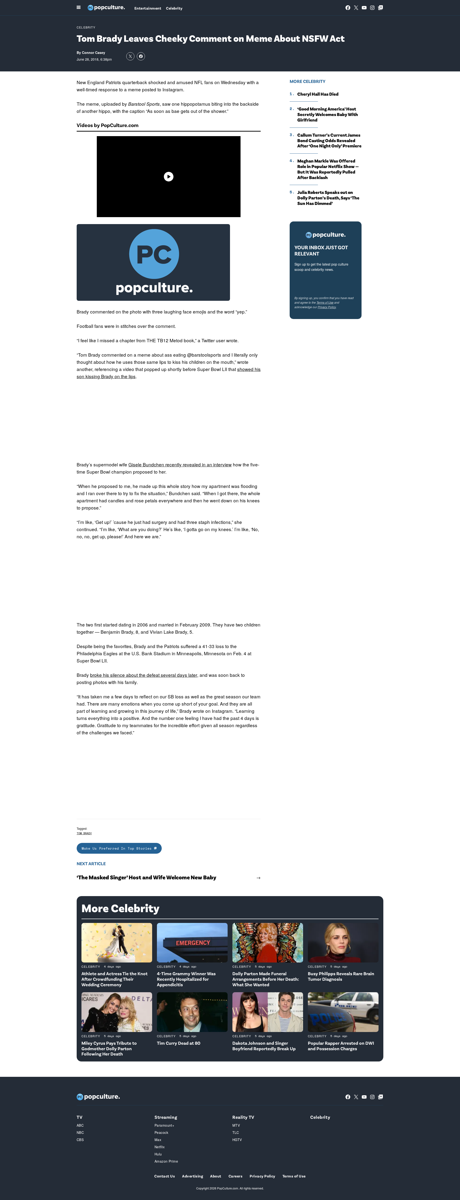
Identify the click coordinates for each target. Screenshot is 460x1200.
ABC (80, 1125)
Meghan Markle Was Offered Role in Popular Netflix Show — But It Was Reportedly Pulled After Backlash (328, 169)
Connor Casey (93, 52)
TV (79, 1117)
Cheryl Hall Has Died (318, 94)
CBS (80, 1139)
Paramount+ (164, 1125)
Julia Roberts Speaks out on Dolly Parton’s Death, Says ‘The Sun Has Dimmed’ (328, 198)
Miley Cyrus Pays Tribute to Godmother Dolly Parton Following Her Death (109, 1048)
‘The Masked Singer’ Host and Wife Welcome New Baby (146, 877)
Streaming (166, 1117)
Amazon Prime (166, 1161)
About (215, 1176)
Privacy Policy (327, 307)
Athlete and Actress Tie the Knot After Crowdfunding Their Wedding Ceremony (114, 979)
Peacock (161, 1132)
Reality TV (243, 1117)
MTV (236, 1125)
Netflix (160, 1146)
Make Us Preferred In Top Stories (118, 848)
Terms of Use (325, 302)
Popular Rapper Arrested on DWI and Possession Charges (341, 1045)
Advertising (192, 1176)
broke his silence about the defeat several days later (143, 675)
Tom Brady (84, 833)
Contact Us (164, 1176)
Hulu (158, 1154)
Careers (235, 1176)
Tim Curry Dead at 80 (178, 1043)
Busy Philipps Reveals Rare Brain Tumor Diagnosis (341, 976)
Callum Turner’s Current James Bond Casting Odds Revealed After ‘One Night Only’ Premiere (329, 140)
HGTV (237, 1139)
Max (158, 1139)
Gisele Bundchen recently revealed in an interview (180, 464)
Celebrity (174, 8)
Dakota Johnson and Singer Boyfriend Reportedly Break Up (264, 1045)
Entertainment (147, 8)
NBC (80, 1132)
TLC (235, 1132)
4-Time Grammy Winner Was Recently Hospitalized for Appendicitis (186, 979)
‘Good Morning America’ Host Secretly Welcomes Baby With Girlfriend (327, 114)
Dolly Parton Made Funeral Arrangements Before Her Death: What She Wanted (265, 979)
